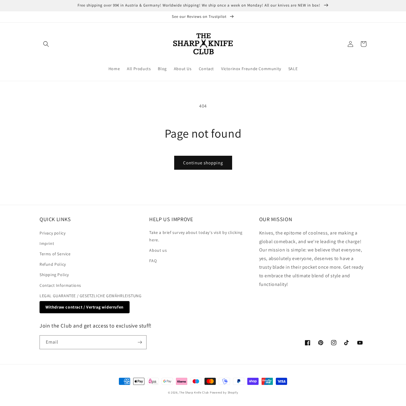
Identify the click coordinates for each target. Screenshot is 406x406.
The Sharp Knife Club (194, 392)
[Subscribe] (139, 342)
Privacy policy (52, 233)
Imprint (47, 243)
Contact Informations (60, 285)
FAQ (153, 260)
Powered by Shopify (224, 392)
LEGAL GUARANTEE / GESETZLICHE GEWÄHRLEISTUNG (90, 295)
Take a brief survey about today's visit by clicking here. (196, 236)
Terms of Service (55, 253)
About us (158, 250)
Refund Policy (53, 264)
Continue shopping (203, 163)
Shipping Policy (54, 274)
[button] (46, 44)
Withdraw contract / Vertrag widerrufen (84, 307)
